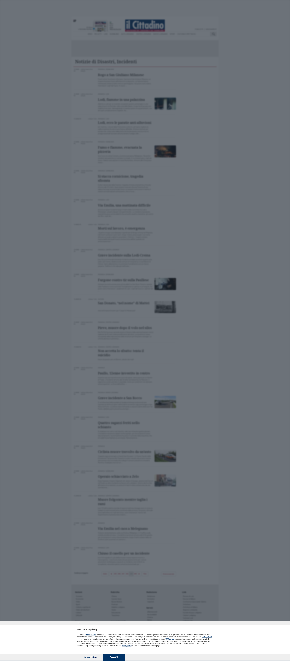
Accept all (114, 657)
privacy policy (127, 646)
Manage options (90, 657)
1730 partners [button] (91, 635)
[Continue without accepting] (79, 623)
